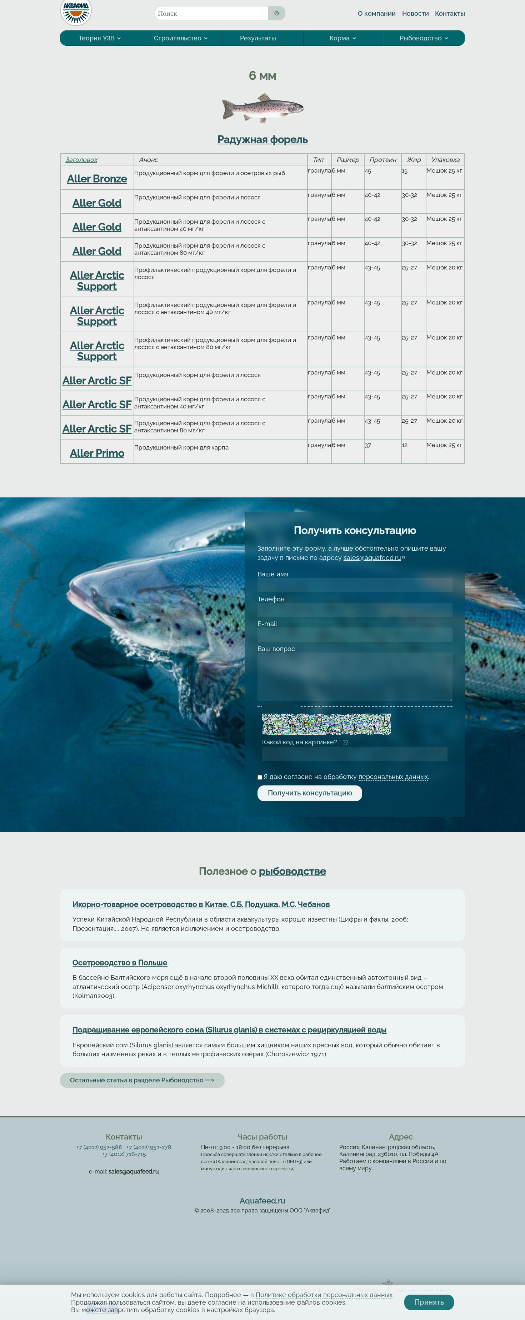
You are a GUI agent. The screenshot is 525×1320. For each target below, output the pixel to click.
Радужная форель (263, 139)
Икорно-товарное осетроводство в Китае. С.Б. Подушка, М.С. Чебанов (201, 904)
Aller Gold (96, 203)
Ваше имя (273, 574)
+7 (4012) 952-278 (149, 1147)
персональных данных (393, 776)
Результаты (258, 38)
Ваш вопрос (278, 648)
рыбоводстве (292, 871)
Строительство (177, 38)
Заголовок (81, 159)
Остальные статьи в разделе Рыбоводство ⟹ (142, 1080)
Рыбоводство (421, 38)
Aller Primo (97, 453)
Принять (429, 1302)
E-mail (267, 623)
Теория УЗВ (97, 38)
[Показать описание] (297, 707)
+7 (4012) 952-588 (99, 1147)
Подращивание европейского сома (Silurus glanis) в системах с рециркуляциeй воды (229, 1030)
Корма (340, 38)
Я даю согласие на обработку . (348, 776)
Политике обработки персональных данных (324, 1295)
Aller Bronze (97, 179)
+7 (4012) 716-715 (124, 1154)
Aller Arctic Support (97, 280)
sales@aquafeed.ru (374, 557)
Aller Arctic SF (97, 380)
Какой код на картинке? (301, 742)
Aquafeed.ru (262, 1200)
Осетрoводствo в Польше (120, 962)
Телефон (273, 599)
